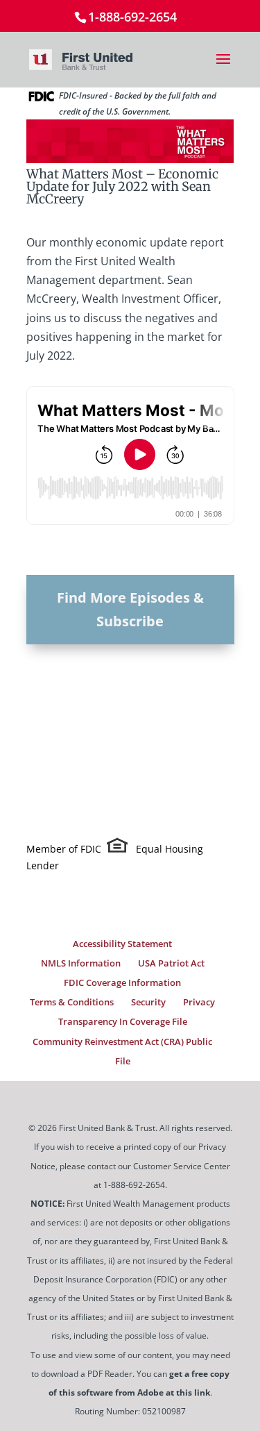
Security (148, 1002)
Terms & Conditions (72, 1002)
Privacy (199, 1002)
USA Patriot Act (171, 963)
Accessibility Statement (122, 943)
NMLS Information (81, 963)
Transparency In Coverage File (122, 1021)
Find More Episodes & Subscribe (130, 609)
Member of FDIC (63, 848)
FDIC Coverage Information (122, 982)
